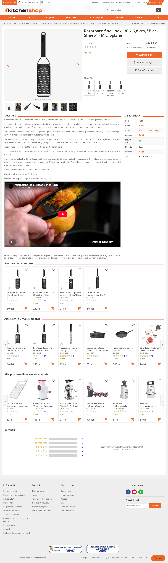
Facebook (128, 491)
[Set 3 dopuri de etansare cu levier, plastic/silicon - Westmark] (151, 334)
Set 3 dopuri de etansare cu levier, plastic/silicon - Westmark (150, 350)
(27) (72, 356)
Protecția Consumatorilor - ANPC (17, 533)
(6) (72, 411)
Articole (35, 495)
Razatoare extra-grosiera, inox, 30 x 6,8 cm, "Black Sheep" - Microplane (71, 295)
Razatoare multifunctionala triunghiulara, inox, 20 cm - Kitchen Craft (124, 407)
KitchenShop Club (96, 17)
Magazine (50, 17)
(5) (125, 411)
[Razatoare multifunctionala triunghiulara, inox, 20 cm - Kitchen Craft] (124, 390)
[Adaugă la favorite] (27, 270)
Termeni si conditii (11, 514)
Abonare (155, 506)
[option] (17, 289)
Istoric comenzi (67, 495)
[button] (8, 65)
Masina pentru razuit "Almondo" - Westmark (43, 404)
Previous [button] (5, 345)
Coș (62, 503)
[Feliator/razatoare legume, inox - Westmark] (18, 390)
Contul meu (66, 491)
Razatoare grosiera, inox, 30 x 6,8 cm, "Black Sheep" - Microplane (44, 295)
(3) (98, 356)
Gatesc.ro (24, 2)
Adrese (64, 499)
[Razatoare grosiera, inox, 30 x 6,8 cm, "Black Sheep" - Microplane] (44, 279)
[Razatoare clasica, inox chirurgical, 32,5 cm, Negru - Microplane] (71, 334)
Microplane (144, 125)
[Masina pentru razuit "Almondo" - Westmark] (44, 390)
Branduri (30, 17)
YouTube (134, 491)
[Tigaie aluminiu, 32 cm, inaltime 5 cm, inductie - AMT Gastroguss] (124, 334)
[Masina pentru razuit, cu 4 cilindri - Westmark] (97, 390)
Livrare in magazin (40, 506)
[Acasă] (5, 23)
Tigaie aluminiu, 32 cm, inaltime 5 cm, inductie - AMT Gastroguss (123, 350)
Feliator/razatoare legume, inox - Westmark (17, 404)
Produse (11, 17)
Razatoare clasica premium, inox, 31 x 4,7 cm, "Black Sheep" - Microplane (96, 296)
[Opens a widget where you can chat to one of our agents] (158, 558)
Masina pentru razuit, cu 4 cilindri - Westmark (96, 404)
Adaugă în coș (146, 55)
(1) (18, 411)
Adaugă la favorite (146, 70)
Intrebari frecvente (11, 510)
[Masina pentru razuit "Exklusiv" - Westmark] (71, 390)
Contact (157, 17)
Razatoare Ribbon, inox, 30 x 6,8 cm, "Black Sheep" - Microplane (17, 295)
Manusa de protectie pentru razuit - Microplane (97, 349)
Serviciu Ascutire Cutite (41, 510)
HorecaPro (47, 2)
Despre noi (8, 503)
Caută (158, 10)
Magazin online (11, 2)
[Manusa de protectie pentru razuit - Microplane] (97, 334)
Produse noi (71, 17)
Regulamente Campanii (13, 506)
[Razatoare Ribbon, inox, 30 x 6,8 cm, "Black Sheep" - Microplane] (18, 279)
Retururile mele (67, 510)
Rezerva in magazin (145, 62)
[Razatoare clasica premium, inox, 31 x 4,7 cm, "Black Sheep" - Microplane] (97, 279)
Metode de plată (10, 491)
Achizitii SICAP (9, 499)
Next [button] (162, 345)
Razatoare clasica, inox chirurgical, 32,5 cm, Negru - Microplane (69, 350)
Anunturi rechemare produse (44, 499)
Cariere (138, 17)
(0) (18, 300)
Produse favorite (68, 506)
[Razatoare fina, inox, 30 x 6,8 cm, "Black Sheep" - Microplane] (43, 65)
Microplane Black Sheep (149, 130)
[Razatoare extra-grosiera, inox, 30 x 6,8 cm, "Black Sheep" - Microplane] (71, 279)
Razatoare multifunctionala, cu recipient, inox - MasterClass (148, 407)
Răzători (142, 135)
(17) (125, 356)
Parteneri (120, 17)
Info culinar (36, 2)
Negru (141, 151)
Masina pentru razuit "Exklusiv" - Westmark (69, 404)
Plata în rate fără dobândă (14, 495)
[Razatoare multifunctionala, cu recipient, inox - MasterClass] (151, 390)
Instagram (140, 491)
